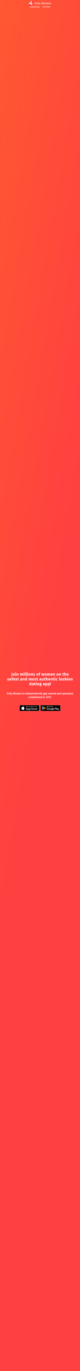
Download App (35, 7)
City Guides (46, 7)
